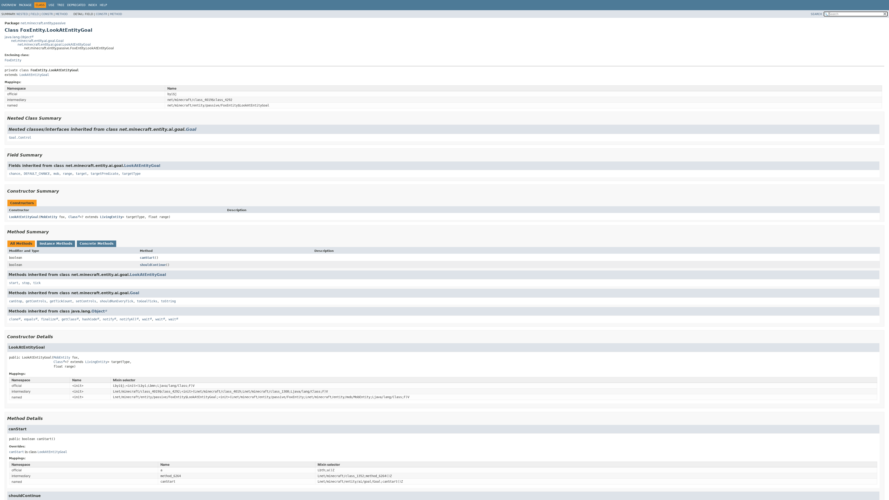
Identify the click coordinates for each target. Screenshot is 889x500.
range (67, 173)
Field (35, 14)
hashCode (89, 319)
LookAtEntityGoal (34, 75)
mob (56, 173)
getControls (36, 301)
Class (73, 217)
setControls (86, 301)
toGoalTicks (147, 301)
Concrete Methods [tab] (96, 243)
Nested (22, 14)
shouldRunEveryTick (116, 301)
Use (51, 5)
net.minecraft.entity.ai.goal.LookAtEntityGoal (54, 44)
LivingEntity (111, 217)
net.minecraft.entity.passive (43, 23)
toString (168, 301)
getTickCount (61, 301)
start (13, 283)
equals (29, 319)
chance (14, 173)
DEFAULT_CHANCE (37, 173)
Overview (8, 5)
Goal (191, 129)
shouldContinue (153, 265)
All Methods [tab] (21, 243)
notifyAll (128, 319)
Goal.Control (20, 137)
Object (98, 311)
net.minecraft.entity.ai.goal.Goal (37, 41)
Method (62, 14)
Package (25, 5)
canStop (15, 301)
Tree (60, 5)
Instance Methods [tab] (56, 243)
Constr (47, 14)
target (81, 173)
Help (103, 5)
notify (108, 319)
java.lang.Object (18, 37)
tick (37, 283)
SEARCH (816, 14)
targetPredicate (104, 173)
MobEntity (49, 217)
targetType (131, 173)
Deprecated (76, 5)
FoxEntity (13, 60)
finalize (48, 319)
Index (92, 5)
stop (25, 283)
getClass (69, 319)
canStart (147, 257)
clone (13, 319)
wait (146, 319)
